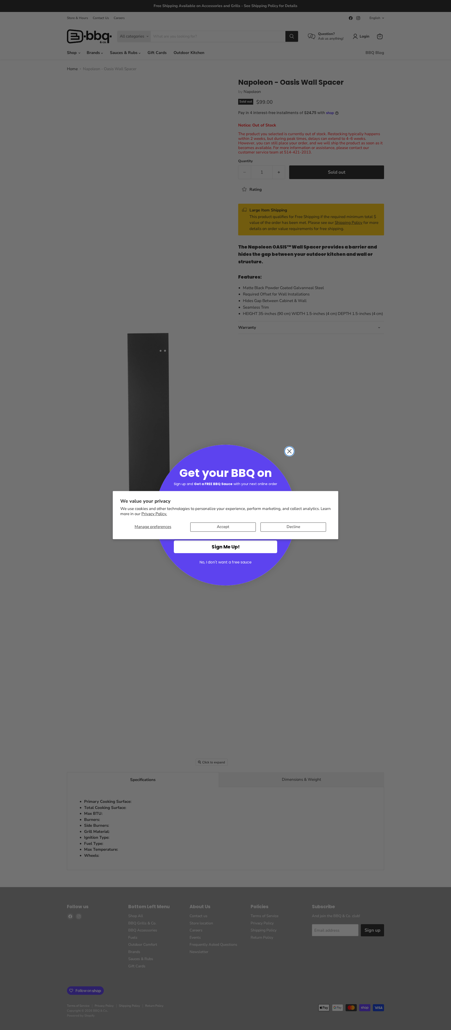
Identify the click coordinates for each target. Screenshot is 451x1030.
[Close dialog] (289, 451)
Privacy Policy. (154, 514)
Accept (223, 527)
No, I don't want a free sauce (225, 562)
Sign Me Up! (226, 547)
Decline (293, 527)
